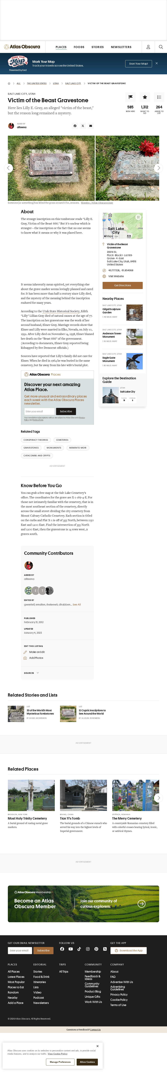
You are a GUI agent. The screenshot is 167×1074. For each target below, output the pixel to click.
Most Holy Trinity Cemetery (27, 818)
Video (37, 992)
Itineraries (39, 982)
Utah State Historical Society (61, 311)
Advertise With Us (121, 982)
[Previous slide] (8, 168)
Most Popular (16, 982)
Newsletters (41, 1003)
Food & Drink (41, 977)
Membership (93, 971)
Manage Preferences (60, 1062)
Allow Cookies (87, 1062)
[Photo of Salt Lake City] (111, 395)
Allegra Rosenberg (91, 718)
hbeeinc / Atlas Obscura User (97, 203)
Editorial (39, 964)
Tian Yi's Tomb (70, 818)
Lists (35, 987)
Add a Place (15, 1003)
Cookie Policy (119, 1000)
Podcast (38, 997)
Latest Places (16, 977)
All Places (14, 971)
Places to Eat (16, 987)
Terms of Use (38, 420)
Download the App (131, 950)
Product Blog (93, 991)
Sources (29, 673)
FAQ (112, 977)
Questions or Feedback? (83, 1030)
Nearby (13, 997)
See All (77, 604)
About (114, 971)
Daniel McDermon (38, 718)
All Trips (63, 971)
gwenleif (29, 604)
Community (93, 964)
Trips (62, 964)
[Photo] (134, 313)
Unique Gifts (92, 996)
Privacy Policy (119, 994)
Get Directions (122, 285)
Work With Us (93, 1002)
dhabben (64, 604)
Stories (37, 971)
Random (13, 992)
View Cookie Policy (57, 1054)
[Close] (97, 1046)
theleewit (52, 604)
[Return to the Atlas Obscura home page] (23, 47)
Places (12, 964)
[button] (130, 97)
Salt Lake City (127, 391)
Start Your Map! (138, 63)
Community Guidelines (92, 985)
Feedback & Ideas (93, 977)
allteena (22, 127)
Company (117, 964)
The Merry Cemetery (127, 818)
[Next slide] (158, 168)
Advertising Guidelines (117, 988)
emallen (41, 604)
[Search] (161, 47)
